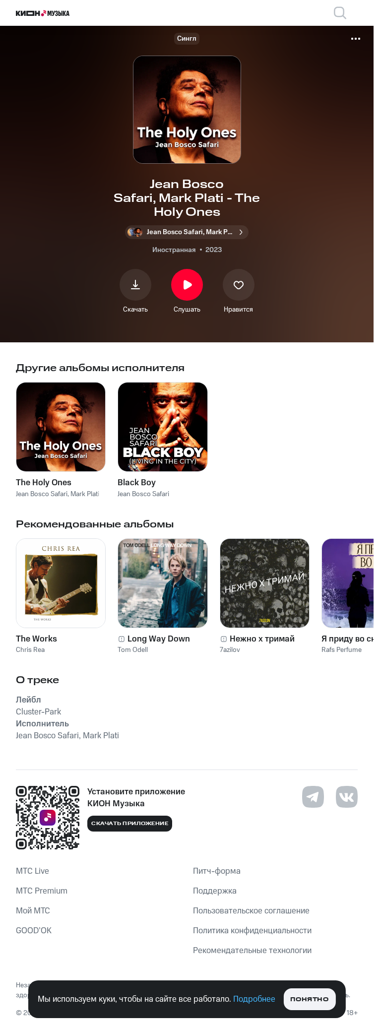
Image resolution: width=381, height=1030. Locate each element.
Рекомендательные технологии (252, 951)
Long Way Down (158, 639)
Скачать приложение (129, 823)
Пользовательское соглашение (251, 911)
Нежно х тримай (262, 639)
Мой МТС (33, 911)
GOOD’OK (34, 931)
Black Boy (137, 483)
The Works (36, 639)
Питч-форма (217, 871)
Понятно (309, 999)
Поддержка (215, 891)
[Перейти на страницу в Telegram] (313, 797)
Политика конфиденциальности (252, 931)
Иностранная (173, 250)
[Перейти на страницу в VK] (347, 797)
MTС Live (32, 871)
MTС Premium (41, 891)
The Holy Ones (43, 483)
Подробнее (254, 999)
